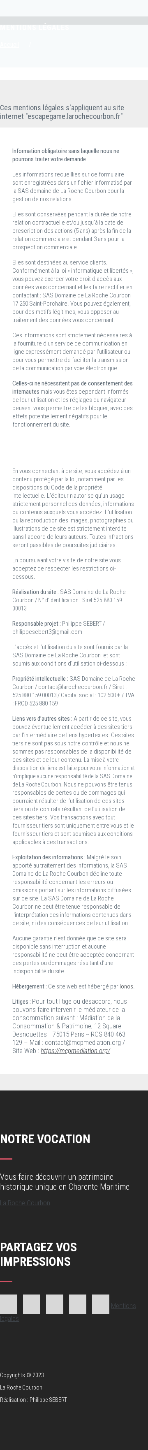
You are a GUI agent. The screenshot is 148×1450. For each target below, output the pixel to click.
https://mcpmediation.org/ (75, 1050)
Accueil (9, 45)
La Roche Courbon (25, 1203)
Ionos (126, 986)
